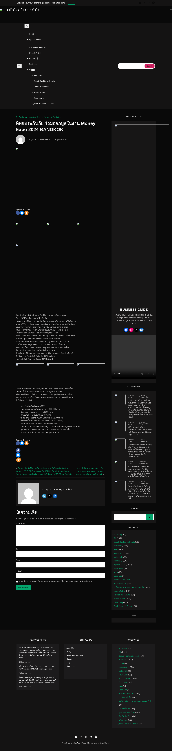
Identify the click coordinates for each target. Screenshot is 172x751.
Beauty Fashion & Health (124, 542)
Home (31, 34)
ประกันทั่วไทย (55, 117)
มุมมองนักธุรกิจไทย (122, 595)
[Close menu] (26, 26)
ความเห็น (20, 523)
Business (23, 117)
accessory (118, 534)
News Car (118, 561)
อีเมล (18, 560)
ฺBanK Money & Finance (124, 606)
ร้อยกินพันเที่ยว (120, 598)
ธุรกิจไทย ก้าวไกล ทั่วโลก (24, 9)
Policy (68, 652)
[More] (26, 213)
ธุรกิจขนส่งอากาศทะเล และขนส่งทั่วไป (130, 587)
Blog (68, 663)
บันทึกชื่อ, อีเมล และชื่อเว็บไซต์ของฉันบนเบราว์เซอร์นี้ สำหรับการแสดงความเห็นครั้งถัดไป (55, 581)
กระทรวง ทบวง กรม (122, 580)
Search (149, 66)
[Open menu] (19, 66)
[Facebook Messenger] (22, 213)
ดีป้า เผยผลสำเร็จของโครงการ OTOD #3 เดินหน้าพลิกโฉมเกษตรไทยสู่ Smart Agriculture (140, 431)
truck (116, 572)
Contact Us (70, 666)
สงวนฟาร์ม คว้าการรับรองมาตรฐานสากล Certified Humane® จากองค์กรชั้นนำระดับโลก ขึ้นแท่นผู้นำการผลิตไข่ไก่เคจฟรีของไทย (140, 471)
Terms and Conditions (74, 655)
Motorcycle (118, 557)
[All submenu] (33, 70)
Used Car (118, 576)
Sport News (119, 568)
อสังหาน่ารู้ (118, 602)
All (17, 117)
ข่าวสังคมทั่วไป (120, 583)
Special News (43, 117)
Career (69, 659)
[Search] (149, 517)
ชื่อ (17, 549)
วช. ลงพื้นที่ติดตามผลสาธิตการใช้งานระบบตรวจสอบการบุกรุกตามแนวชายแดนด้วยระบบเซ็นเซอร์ (89, 471)
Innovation (32, 117)
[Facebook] (18, 213)
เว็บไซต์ (19, 571)
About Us (70, 648)
